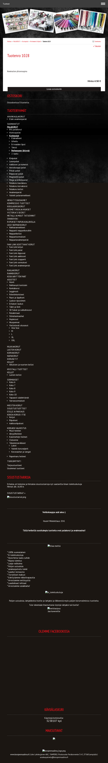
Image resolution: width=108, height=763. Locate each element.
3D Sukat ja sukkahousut (20, 310)
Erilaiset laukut (16, 303)
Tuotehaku (97, 41)
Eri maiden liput (18, 144)
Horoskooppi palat (17, 167)
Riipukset (13, 420)
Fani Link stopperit (17, 259)
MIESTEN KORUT (14, 405)
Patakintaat (14, 313)
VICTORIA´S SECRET (16, 212)
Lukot (13, 445)
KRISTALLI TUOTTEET (17, 369)
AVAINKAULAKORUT (16, 116)
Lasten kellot (15, 375)
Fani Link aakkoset (17, 256)
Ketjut (12, 417)
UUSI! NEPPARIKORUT (17, 225)
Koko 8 (12, 388)
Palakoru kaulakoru (18, 183)
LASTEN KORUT (14, 349)
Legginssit (13, 291)
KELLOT (10, 362)
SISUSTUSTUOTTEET (17, 408)
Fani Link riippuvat (17, 253)
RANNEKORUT (13, 273)
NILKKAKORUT (13, 346)
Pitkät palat (14, 170)
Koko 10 (12, 394)
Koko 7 (12, 385)
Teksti (14, 147)
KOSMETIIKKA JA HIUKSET (19, 209)
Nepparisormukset (17, 236)
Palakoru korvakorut (18, 186)
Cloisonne (13, 440)
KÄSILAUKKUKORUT (16, 206)
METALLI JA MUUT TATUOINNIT (21, 215)
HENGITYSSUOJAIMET (17, 200)
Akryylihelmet (15, 433)
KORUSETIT (12, 359)
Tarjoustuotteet (14, 465)
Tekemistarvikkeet (17, 443)
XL (12, 337)
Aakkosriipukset (16, 423)
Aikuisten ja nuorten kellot (21, 364)
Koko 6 (12, 382)
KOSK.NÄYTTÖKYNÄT (16, 276)
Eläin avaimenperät (18, 119)
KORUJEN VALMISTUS (16, 428)
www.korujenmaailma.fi (19, 754)
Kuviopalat (25, 41)
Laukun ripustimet (17, 300)
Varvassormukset (17, 400)
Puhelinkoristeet (16, 294)
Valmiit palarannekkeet (19, 195)
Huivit (11, 282)
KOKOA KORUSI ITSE (16, 414)
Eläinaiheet (16, 138)
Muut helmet (15, 430)
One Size (15, 328)
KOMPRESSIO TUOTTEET (18, 203)
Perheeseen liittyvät (35, 41)
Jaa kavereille (54, 611)
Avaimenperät (15, 192)
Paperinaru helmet (17, 456)
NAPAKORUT (12, 356)
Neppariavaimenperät (19, 239)
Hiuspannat (14, 322)
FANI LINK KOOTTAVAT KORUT (21, 244)
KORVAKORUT (13, 352)
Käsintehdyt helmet (18, 437)
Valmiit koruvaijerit (19, 448)
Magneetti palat (16, 177)
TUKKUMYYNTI (14, 461)
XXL (13, 340)
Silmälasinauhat (16, 316)
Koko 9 (12, 391)
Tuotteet (6, 4)
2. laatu (14, 153)
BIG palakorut (15, 129)
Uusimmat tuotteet (15, 468)
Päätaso (9, 41)
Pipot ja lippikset (16, 297)
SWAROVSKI (12, 218)
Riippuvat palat (16, 173)
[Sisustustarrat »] (16, 497)
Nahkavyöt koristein (18, 285)
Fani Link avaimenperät (19, 265)
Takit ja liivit (14, 307)
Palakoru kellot (16, 189)
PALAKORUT (16, 41)
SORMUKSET (13, 379)
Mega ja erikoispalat (18, 180)
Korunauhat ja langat (21, 451)
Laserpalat (14, 161)
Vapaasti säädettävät (19, 397)
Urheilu (14, 141)
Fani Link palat (15, 250)
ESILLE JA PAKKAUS (15, 411)
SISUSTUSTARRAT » (16, 493)
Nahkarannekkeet (17, 227)
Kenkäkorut (14, 288)
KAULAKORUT (13, 270)
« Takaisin (97, 46)
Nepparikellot (15, 233)
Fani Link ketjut (16, 247)
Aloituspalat (15, 132)
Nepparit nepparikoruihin (20, 230)
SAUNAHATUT (13, 124)
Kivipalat (13, 158)
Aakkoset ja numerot (18, 164)
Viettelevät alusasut (18, 325)
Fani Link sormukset (18, 262)
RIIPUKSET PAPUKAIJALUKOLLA (21, 222)
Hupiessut (13, 319)
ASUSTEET (12, 279)
